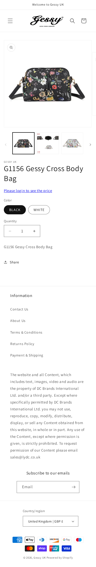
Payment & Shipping (26, 355)
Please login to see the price (28, 190)
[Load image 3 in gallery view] (72, 143)
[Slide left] (5, 144)
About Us (18, 320)
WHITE (39, 209)
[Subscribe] (73, 487)
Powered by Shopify (60, 557)
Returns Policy (22, 343)
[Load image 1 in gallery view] (23, 143)
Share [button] (14, 262)
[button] (10, 20)
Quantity (10, 221)
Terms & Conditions (26, 332)
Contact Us (19, 309)
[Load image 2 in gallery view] (48, 143)
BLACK (14, 209)
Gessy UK (40, 557)
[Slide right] (90, 144)
